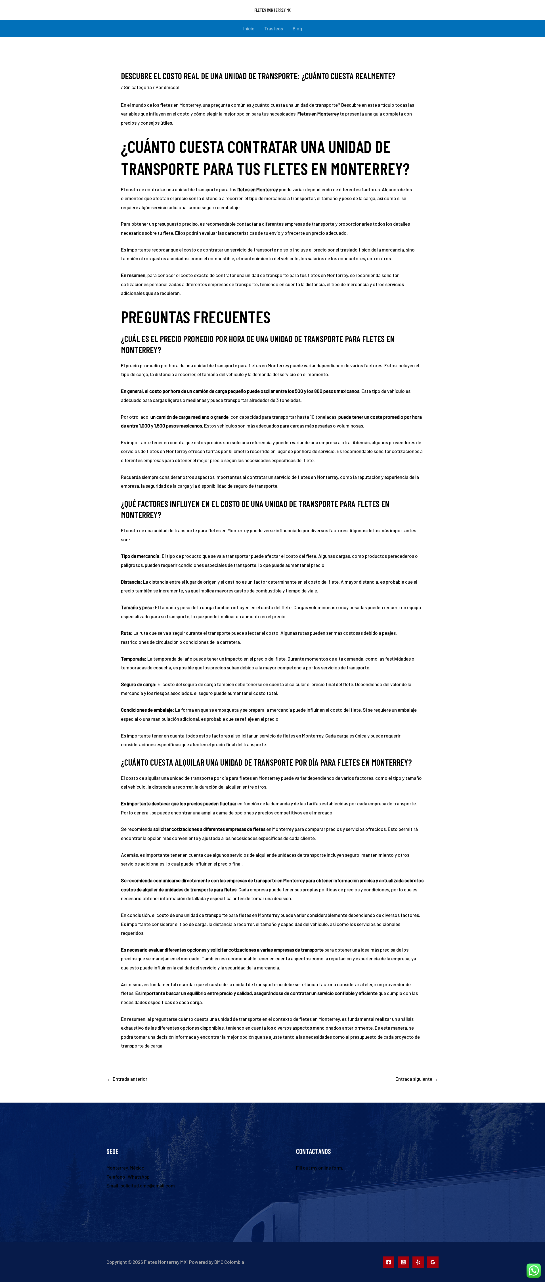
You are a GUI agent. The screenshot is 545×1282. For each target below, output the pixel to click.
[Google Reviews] (433, 1262)
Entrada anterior (127, 1078)
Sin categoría (138, 87)
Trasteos (273, 28)
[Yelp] (418, 1262)
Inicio (249, 28)
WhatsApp (139, 1177)
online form (330, 1167)
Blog (297, 28)
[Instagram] (403, 1262)
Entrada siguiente (416, 1078)
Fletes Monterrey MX (272, 9)
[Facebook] (388, 1262)
